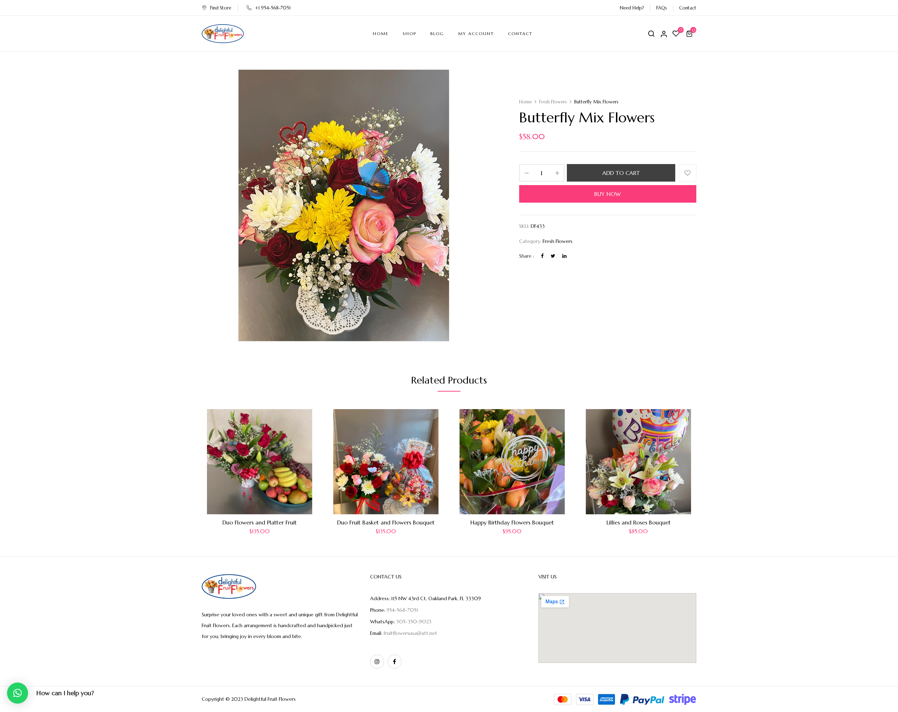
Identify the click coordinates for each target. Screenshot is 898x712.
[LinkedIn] (564, 256)
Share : (526, 256)
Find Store (220, 8)
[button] (690, 33)
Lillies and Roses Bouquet (639, 522)
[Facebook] (542, 256)
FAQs (661, 8)
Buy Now (607, 193)
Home (525, 102)
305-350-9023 (413, 621)
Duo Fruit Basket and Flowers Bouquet (386, 522)
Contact (687, 8)
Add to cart (621, 172)
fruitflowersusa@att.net (410, 633)
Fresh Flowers (553, 102)
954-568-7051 (402, 610)
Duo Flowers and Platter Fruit (259, 522)
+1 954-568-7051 (272, 8)
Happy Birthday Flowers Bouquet (512, 522)
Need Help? (632, 8)
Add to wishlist (687, 173)
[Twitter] (553, 256)
